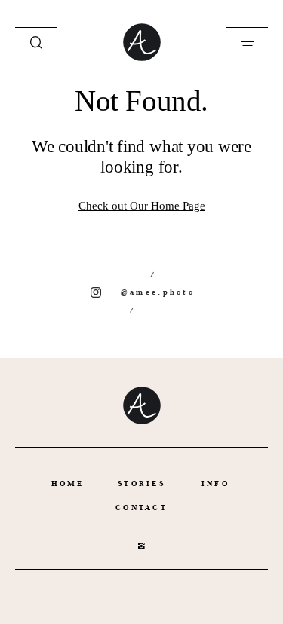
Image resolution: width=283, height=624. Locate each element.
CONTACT (141, 507)
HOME (68, 483)
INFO (215, 483)
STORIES (141, 483)
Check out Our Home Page (141, 206)
